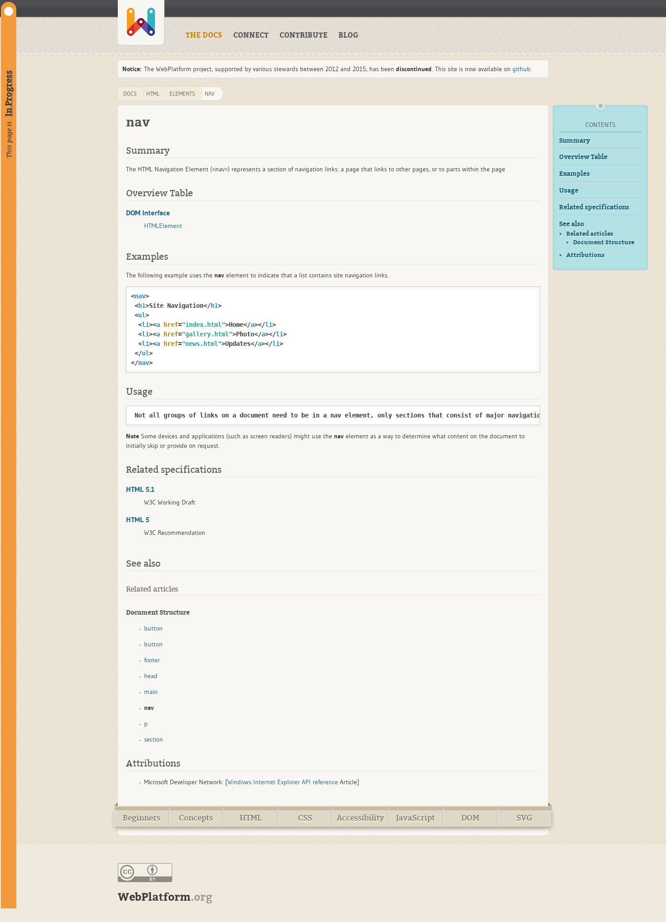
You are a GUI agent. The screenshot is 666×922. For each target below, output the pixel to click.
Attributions (585, 255)
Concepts (196, 818)
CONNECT (251, 35)
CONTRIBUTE (304, 35)
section (153, 739)
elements (182, 93)
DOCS (130, 93)
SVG (524, 818)
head (151, 676)
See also (571, 224)
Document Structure (603, 242)
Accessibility (360, 818)
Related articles (589, 234)
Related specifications (594, 207)
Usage (569, 190)
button (153, 628)
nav (210, 93)
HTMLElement (163, 226)
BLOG (348, 35)
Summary (574, 141)
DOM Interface (148, 212)
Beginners (141, 818)
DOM (470, 818)
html (152, 93)
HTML (250, 818)
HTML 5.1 (140, 489)
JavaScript (415, 818)
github (521, 69)
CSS (305, 818)
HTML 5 (138, 519)
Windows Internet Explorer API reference (282, 782)
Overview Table (583, 157)
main (151, 692)
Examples (574, 174)
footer (152, 660)
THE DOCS (204, 35)
